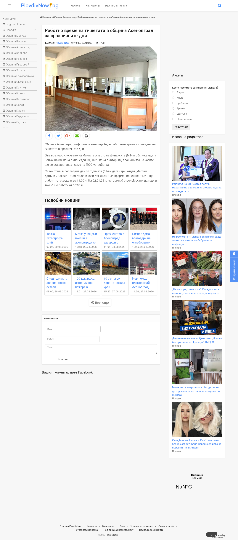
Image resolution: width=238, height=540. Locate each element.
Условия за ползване (142, 526)
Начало (75, 5)
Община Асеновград (64, 17)
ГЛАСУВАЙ (181, 127)
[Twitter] (58, 135)
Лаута (180, 92)
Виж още (101, 302)
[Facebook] (49, 135)
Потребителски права (86, 529)
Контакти (92, 526)
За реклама (108, 526)
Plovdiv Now (62, 42)
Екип (123, 526)
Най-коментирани (116, 5)
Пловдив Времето (197, 484)
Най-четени (93, 5)
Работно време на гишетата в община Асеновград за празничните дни (116, 17)
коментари (51, 318)
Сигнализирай (166, 526)
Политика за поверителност (119, 529)
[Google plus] (67, 135)
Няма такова (184, 119)
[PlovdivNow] (217, 536)
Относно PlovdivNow (71, 526)
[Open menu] (9, 5)
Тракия (181, 108)
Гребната (182, 103)
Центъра (182, 113)
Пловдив (176, 194)
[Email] (77, 135)
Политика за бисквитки (151, 529)
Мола (180, 97)
